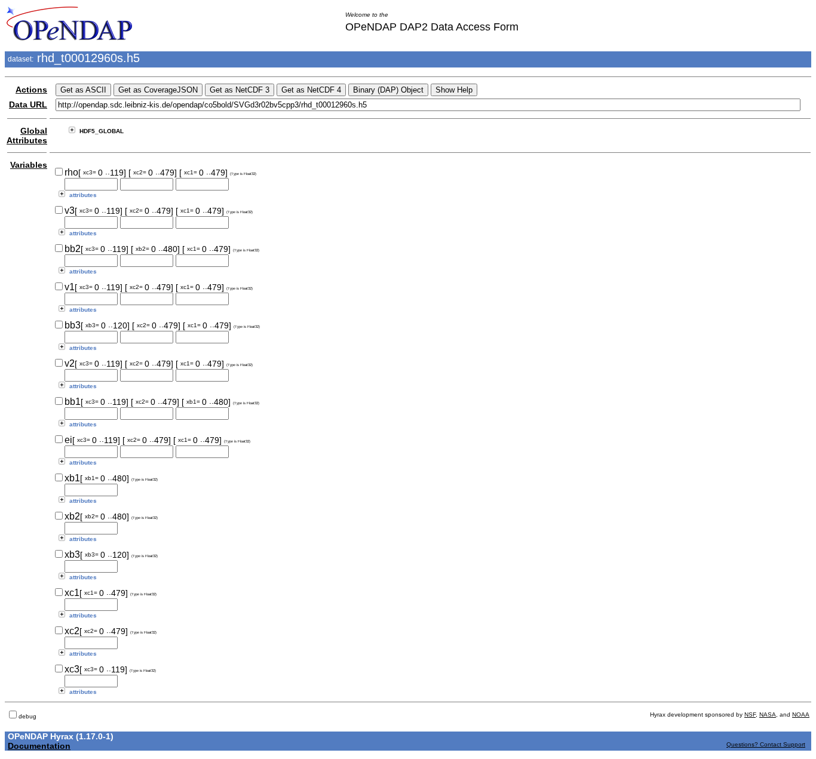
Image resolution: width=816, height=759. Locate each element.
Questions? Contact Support (765, 744)
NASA (767, 714)
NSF (750, 714)
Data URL (28, 104)
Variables (28, 165)
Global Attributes (27, 135)
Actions (31, 89)
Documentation (39, 746)
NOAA (800, 714)
